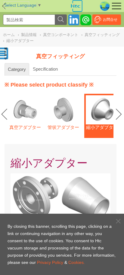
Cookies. (76, 262)
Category (17, 69)
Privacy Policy (50, 262)
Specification (45, 69)
